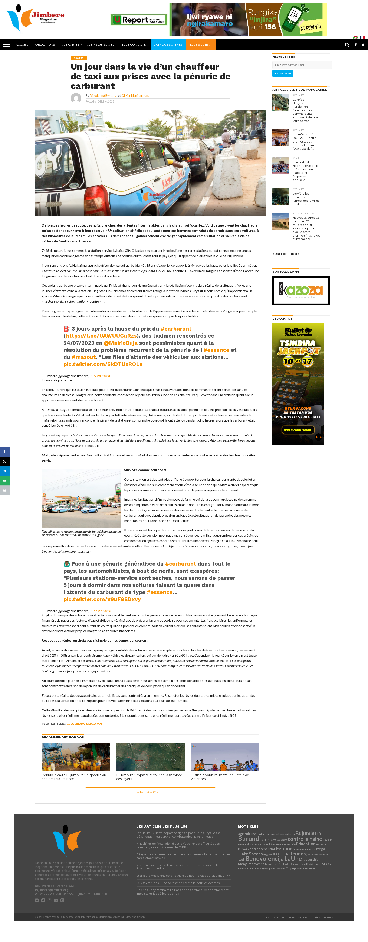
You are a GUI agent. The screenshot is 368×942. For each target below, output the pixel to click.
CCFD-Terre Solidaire (274, 839)
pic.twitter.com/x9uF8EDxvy (102, 599)
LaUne (293, 858)
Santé (317, 864)
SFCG (326, 864)
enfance (321, 844)
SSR (259, 868)
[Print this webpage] (5, 490)
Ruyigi (309, 864)
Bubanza (290, 834)
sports (251, 868)
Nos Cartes (70, 44)
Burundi (249, 838)
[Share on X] (5, 461)
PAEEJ (287, 864)
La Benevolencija (261, 858)
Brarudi (275, 834)
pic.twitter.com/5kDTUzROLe (103, 364)
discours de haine (258, 844)
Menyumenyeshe (251, 864)
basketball (263, 834)
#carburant (176, 328)
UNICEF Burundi (306, 868)
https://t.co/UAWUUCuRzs (101, 335)
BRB (282, 834)
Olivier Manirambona (136, 95)
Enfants (243, 849)
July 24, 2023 (100, 376)
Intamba (284, 854)
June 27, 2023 (100, 611)
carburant (95, 723)
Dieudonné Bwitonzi (103, 95)
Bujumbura (76, 723)
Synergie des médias (273, 868)
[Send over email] (5, 480)
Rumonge (299, 864)
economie (290, 844)
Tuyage (291, 868)
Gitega (319, 849)
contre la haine (305, 839)
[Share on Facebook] (5, 452)
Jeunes (298, 853)
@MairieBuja (121, 343)
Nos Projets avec (100, 44)
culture (242, 844)
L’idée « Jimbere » (322, 917)
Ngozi (269, 864)
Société (242, 868)
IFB (275, 854)
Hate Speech (250, 853)
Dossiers (276, 844)
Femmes (285, 848)
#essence (216, 350)
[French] (362, 37)
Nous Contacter (134, 44)
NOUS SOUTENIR (201, 44)
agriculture (247, 834)
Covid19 (327, 839)
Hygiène (267, 854)
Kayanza (323, 854)
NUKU (278, 864)
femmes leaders (304, 849)
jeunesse (312, 854)
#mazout (84, 357)
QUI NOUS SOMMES (168, 44)
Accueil (22, 44)
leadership (311, 859)
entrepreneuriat (262, 849)
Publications (44, 44)
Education (306, 843)
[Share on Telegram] (5, 471)
